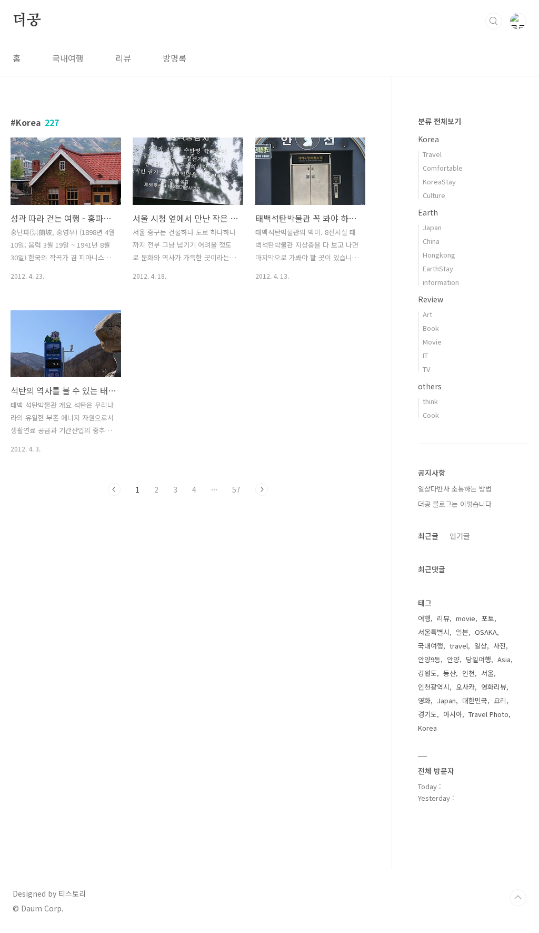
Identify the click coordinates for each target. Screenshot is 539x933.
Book (431, 328)
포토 (488, 618)
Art (427, 314)
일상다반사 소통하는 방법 (455, 489)
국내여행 (68, 58)
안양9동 (429, 659)
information (441, 282)
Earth (428, 212)
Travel (432, 154)
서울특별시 (434, 632)
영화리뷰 (493, 687)
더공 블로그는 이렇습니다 (455, 504)
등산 (449, 673)
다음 (261, 489)
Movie (432, 342)
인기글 (460, 536)
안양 (453, 659)
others (430, 386)
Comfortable (443, 168)
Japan (432, 227)
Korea (428, 139)
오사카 (465, 687)
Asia (504, 659)
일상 (480, 646)
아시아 (452, 714)
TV (426, 369)
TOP (518, 897)
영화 (424, 700)
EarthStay (438, 268)
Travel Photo (488, 714)
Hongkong (439, 255)
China (431, 241)
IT (425, 355)
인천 (468, 673)
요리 (500, 700)
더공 (27, 20)
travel (459, 646)
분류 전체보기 (439, 121)
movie (465, 618)
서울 (487, 673)
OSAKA (486, 632)
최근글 (428, 536)
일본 (462, 632)
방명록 (174, 58)
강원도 (427, 673)
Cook (431, 415)
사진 (499, 646)
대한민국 (474, 700)
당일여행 (478, 659)
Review (430, 299)
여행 (424, 618)
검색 (494, 21)
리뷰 (123, 58)
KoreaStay (439, 181)
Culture (434, 195)
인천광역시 (434, 687)
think (430, 401)
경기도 (427, 714)
